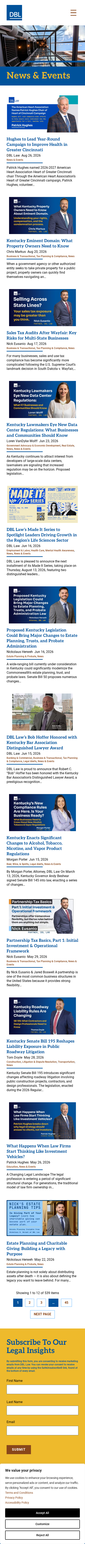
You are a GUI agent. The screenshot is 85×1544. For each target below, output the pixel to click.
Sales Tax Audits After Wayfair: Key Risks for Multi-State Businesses (42, 335)
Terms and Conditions (19, 1492)
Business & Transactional (21, 256)
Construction (14, 1061)
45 (66, 1303)
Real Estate (68, 445)
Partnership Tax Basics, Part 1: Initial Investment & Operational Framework (42, 946)
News (71, 256)
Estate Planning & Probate (21, 656)
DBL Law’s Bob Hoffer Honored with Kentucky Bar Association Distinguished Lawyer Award (42, 743)
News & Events (15, 159)
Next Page (42, 1314)
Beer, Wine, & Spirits (18, 864)
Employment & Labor (18, 550)
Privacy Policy (14, 1497)
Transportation (66, 1061)
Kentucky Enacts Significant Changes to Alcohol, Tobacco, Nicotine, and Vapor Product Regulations (34, 845)
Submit (19, 1449)
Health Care (37, 550)
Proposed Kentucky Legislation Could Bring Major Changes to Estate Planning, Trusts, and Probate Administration (42, 638)
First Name (14, 1381)
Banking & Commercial (19, 758)
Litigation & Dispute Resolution (39, 1061)
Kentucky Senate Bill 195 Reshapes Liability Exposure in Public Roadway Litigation (40, 1046)
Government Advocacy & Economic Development (33, 445)
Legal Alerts (30, 761)
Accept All (42, 1513)
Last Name (14, 1402)
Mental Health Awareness (59, 550)
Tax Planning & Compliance (51, 256)
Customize (42, 1524)
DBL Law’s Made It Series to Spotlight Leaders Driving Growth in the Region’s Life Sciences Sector (42, 535)
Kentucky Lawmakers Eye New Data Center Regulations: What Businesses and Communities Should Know (42, 430)
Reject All (42, 1535)
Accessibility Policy (17, 1502)
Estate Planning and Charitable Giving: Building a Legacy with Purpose (37, 1249)
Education (12, 1166)
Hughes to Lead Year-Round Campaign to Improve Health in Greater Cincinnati (37, 144)
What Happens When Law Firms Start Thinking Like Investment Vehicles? (39, 1151)
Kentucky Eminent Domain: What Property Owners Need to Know (40, 243)
